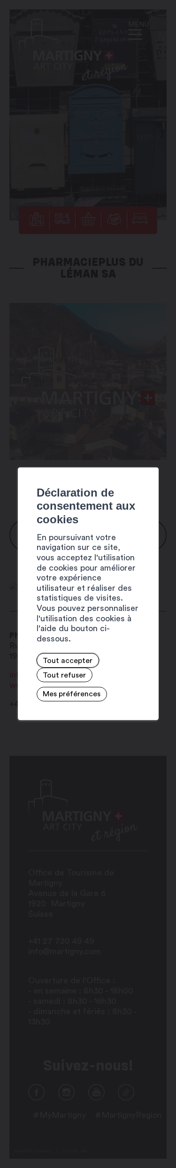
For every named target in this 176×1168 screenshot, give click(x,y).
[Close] (150, 456)
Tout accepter (67, 660)
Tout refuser (64, 674)
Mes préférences (71, 694)
